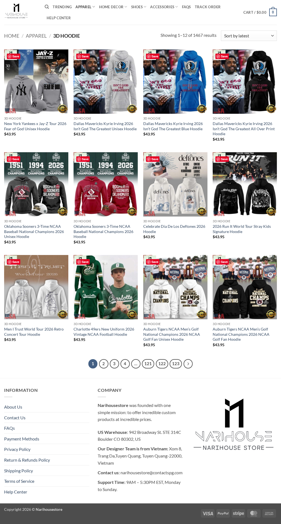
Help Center (59, 18)
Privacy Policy (17, 449)
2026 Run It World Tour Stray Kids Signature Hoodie (242, 229)
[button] (260, 12)
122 (162, 363)
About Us (13, 406)
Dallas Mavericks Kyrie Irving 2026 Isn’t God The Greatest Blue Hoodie (173, 126)
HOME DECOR (111, 7)
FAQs (186, 7)
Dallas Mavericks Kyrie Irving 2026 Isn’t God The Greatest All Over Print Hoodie (244, 128)
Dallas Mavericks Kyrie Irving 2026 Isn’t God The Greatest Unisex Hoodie (105, 126)
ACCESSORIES (162, 7)
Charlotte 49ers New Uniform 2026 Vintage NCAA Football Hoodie (104, 332)
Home (11, 36)
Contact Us (15, 417)
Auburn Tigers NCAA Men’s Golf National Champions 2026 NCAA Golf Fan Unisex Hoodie (171, 334)
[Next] (188, 363)
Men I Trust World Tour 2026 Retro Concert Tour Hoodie (34, 332)
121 (148, 363)
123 (175, 363)
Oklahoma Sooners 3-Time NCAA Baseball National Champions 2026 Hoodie (103, 231)
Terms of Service (19, 481)
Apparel (36, 36)
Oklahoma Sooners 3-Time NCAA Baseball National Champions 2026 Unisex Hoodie (34, 231)
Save (15, 56)
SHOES (137, 7)
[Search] (47, 7)
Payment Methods (21, 438)
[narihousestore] (20, 12)
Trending (62, 7)
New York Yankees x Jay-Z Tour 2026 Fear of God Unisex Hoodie (35, 126)
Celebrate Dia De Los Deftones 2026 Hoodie (174, 229)
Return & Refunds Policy (27, 459)
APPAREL (83, 7)
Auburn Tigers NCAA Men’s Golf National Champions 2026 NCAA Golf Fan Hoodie (241, 334)
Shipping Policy (18, 470)
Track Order (208, 7)
